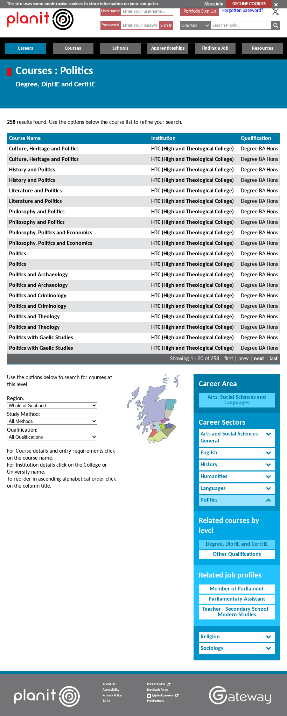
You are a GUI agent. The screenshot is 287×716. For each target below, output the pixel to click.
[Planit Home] (40, 34)
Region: (15, 399)
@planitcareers (162, 695)
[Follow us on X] (275, 11)
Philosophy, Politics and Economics (50, 233)
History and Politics (32, 170)
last (274, 359)
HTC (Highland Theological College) (192, 149)
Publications (155, 701)
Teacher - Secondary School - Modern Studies (236, 612)
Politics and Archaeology (38, 275)
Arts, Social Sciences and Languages (237, 400)
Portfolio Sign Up (199, 11)
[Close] (276, 4)
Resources (262, 48)
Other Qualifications (237, 554)
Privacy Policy (112, 695)
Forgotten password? (242, 10)
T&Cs (106, 701)
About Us (109, 684)
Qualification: (22, 430)
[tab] (237, 438)
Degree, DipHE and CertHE (237, 544)
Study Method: (23, 414)
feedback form (157, 690)
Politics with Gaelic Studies (41, 338)
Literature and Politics (35, 191)
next (259, 359)
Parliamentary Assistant (237, 599)
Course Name (25, 138)
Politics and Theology (34, 317)
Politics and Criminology (37, 296)
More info (213, 4)
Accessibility (111, 690)
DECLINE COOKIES (249, 4)
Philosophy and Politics (36, 212)
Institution (163, 138)
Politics (17, 254)
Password (110, 25)
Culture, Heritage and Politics (43, 149)
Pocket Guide (156, 684)
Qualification (256, 138)
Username (110, 11)
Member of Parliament (237, 589)
